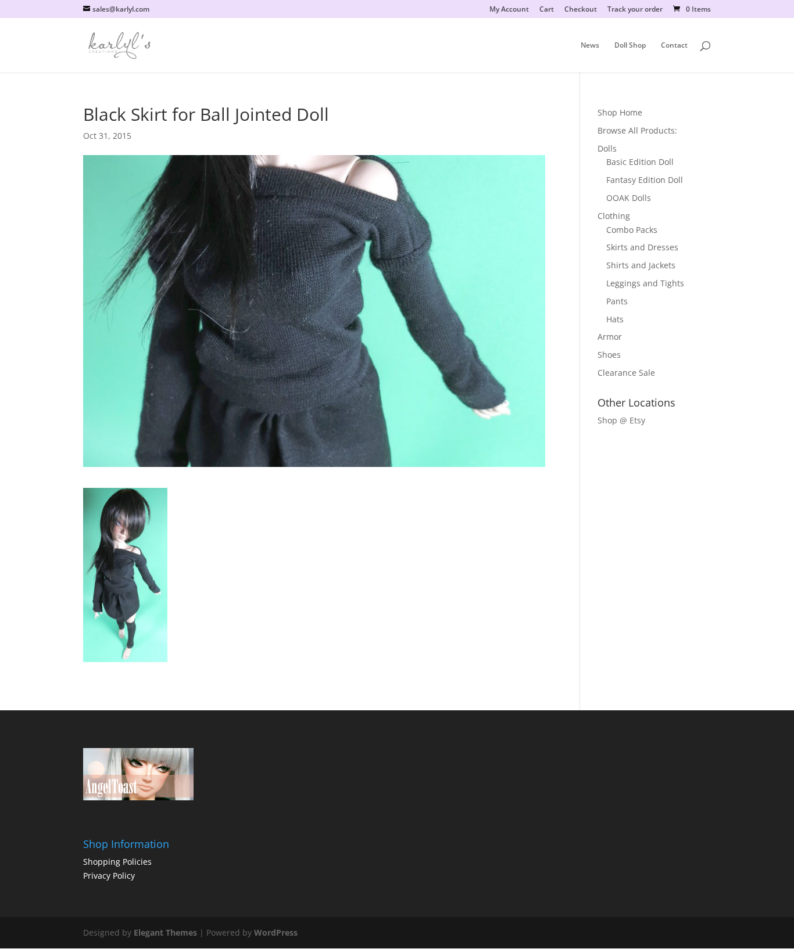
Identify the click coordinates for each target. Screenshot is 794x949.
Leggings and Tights (645, 283)
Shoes (609, 354)
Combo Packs (631, 229)
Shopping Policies (117, 861)
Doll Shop (630, 45)
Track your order (635, 10)
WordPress (276, 932)
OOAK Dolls (628, 197)
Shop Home (620, 112)
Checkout (580, 10)
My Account (509, 10)
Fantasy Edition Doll (644, 179)
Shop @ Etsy (621, 420)
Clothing (614, 215)
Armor (610, 336)
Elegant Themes (165, 932)
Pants (617, 301)
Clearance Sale (626, 372)
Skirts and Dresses (642, 247)
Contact (674, 45)
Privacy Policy (109, 875)
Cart (546, 10)
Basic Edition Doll (640, 161)
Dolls (607, 148)
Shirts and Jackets (640, 265)
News (590, 45)
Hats (615, 319)
